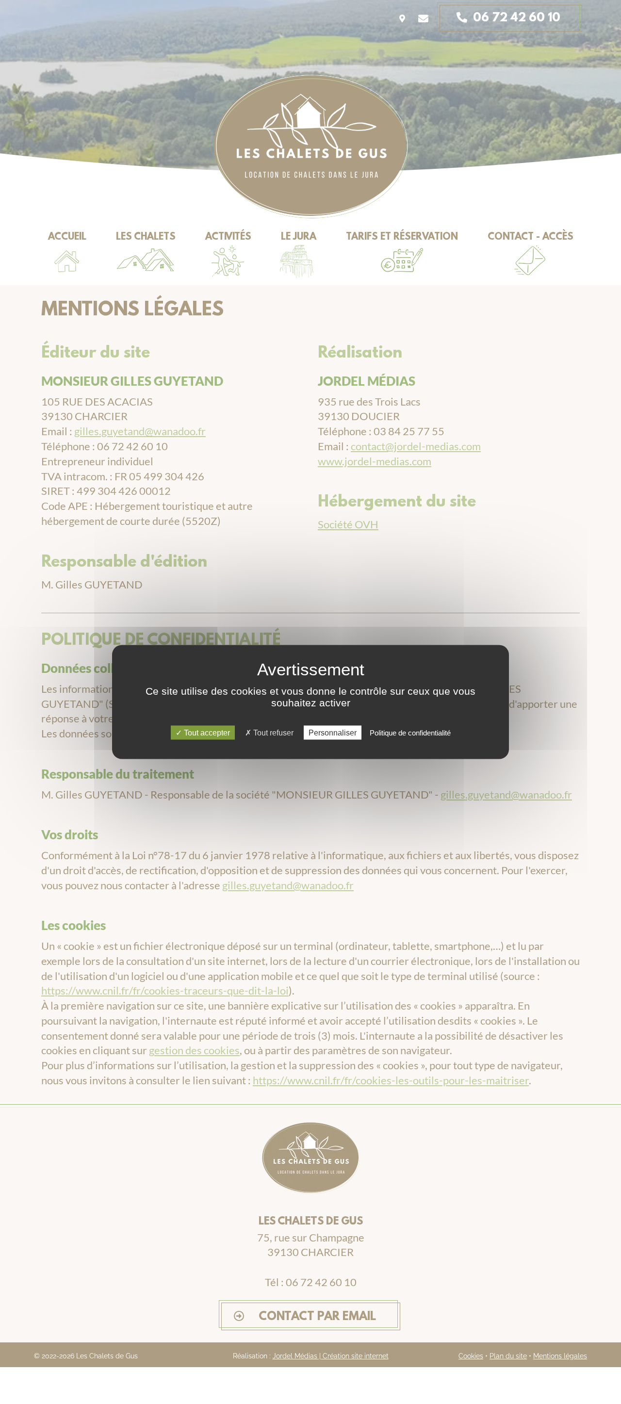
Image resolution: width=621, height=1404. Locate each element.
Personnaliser (333, 732)
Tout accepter (206, 732)
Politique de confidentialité (410, 732)
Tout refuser (272, 732)
